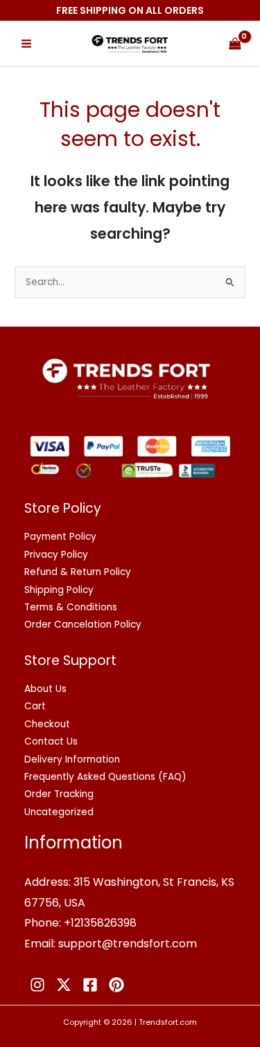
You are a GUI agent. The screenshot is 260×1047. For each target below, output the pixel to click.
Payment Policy (60, 536)
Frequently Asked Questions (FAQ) (105, 776)
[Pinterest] (116, 985)
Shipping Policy (59, 590)
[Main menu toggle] (26, 44)
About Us (45, 688)
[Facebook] (90, 985)
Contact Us (51, 741)
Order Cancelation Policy (82, 624)
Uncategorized (59, 812)
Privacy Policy (56, 554)
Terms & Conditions (70, 607)
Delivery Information (72, 759)
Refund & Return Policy (77, 572)
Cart (35, 706)
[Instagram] (37, 985)
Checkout (47, 724)
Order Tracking (59, 794)
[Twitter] (64, 985)
